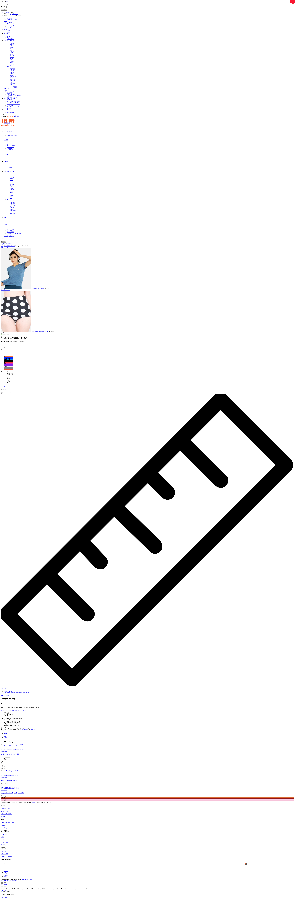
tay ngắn (12, 55)
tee (10, 181)
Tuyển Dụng (4, 827)
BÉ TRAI (9, 167)
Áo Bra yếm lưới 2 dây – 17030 (10, 754)
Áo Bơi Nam (10, 34)
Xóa (5, 387)
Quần (8, 66)
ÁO (8, 175)
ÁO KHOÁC (10, 148)
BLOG (5, 90)
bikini (11, 188)
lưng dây (12, 64)
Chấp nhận (3, 890)
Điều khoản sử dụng (27, 879)
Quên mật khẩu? (5, 12)
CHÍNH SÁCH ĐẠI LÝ (13, 102)
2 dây (11, 187)
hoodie (11, 47)
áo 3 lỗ (11, 48)
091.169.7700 (10, 116)
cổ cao (11, 58)
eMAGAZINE (10, 232)
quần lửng (12, 70)
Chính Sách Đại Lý (5, 825)
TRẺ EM (6, 161)
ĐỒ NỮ (6, 140)
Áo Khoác (9, 26)
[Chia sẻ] (2, 882)
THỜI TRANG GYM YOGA (14, 95)
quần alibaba (13, 76)
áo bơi (11, 52)
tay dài (11, 54)
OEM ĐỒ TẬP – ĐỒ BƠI (13, 104)
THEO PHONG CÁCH (10, 40)
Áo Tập (9, 36)
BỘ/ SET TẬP (10, 147)
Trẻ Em (5, 29)
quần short (12, 68)
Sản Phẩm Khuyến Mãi (12, 19)
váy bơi (15, 86)
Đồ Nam (6, 33)
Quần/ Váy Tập (10, 23)
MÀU (2, 371)
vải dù (11, 65)
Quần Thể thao (10, 39)
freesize (12, 51)
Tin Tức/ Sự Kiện (5, 811)
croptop (12, 44)
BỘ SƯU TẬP (10, 91)
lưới (11, 59)
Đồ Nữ (5, 21)
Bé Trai (8, 32)
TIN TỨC (9, 99)
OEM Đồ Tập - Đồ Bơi (6, 814)
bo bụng (12, 61)
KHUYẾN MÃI (8, 18)
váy (11, 84)
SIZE (2, 349)
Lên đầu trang (4, 884)
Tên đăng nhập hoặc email (7, 4)
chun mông (12, 79)
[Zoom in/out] (5, 882)
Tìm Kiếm (18, 15)
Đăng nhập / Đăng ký (9, 112)
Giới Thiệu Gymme (5, 808)
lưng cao (12, 77)
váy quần (15, 87)
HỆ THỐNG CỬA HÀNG (13, 101)
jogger (11, 73)
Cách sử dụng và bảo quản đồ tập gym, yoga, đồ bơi (16, 692)
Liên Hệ (3, 816)
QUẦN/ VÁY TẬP (11, 145)
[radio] (10, 350)
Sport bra (12, 43)
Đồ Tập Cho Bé (4, 842)
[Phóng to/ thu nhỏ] (1, 886)
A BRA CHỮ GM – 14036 (9, 780)
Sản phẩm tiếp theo (5, 290)
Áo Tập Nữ (9, 22)
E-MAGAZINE (11, 94)
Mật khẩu (3, 6)
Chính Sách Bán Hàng (6, 856)
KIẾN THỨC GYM (12, 97)
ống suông (12, 83)
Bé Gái (8, 30)
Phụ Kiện (3, 844)
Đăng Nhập (3, 9)
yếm (11, 50)
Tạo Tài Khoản (14, 14)
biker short (12, 69)
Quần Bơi (9, 37)
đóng (7, 1)
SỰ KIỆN (9, 93)
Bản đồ (33, 802)
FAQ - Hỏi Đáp (4, 854)
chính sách (69, 888)
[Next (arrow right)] (2, 883)
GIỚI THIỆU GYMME (9, 98)
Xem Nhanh (4, 751)
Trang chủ (3, 246)
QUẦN (8, 199)
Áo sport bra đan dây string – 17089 (12, 793)
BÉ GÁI (9, 165)
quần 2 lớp (12, 80)
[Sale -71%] (147, 746)
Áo (7, 41)
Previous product (5, 247)
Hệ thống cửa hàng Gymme (7, 822)
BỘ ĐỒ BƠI (10, 149)
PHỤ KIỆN (7, 88)
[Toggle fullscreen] (4, 882)
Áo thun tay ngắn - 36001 (38, 288)
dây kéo (12, 57)
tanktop (11, 46)
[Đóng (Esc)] (1, 882)
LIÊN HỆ (6, 109)
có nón (11, 62)
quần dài (12, 72)
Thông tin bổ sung (8, 691)
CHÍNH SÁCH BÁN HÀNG (14, 106)
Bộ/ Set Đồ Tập (10, 25)
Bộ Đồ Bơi (9, 28)
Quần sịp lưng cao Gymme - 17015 (40, 331)
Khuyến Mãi (4, 834)
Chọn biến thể (4, 897)
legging (11, 75)
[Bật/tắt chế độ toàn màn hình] (2, 886)
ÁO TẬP (9, 144)
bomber (12, 189)
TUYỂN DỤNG (11, 105)
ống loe (11, 82)
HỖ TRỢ (9, 108)
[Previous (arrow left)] (1, 883)
